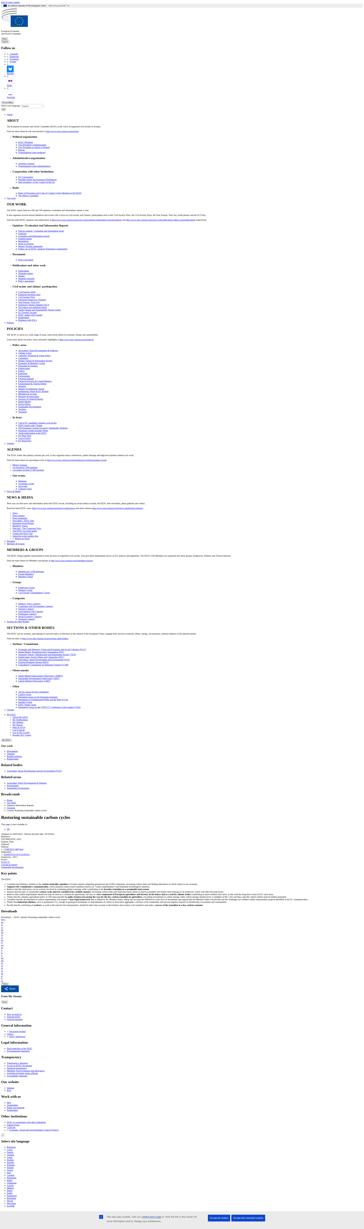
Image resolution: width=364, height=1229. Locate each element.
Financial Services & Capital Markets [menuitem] (35, 381)
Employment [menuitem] (24, 368)
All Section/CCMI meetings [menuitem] (25, 467)
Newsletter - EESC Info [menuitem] (23, 521)
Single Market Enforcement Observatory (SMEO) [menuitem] (40, 676)
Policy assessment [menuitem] (26, 281)
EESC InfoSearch (17, 1036)
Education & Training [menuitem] (28, 366)
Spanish (10, 1162)
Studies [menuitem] (21, 276)
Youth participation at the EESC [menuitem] (32, 433)
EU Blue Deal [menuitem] (24, 436)
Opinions (11, 808)
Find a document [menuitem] (25, 260)
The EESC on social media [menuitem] (25, 531)
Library (10, 1034)
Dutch (9, 1190)
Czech (10, 1150)
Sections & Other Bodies (18, 621)
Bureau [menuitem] (21, 150)
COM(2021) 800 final (13, 849)
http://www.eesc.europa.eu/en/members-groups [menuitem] (72, 560)
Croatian (11, 1175)
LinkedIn (14, 54)
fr (2, 943)
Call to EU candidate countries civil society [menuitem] (37, 423)
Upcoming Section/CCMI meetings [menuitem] (28, 470)
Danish (10, 1152)
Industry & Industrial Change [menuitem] (31, 389)
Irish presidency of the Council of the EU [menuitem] (36, 182)
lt (1, 955)
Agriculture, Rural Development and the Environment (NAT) (34, 771)
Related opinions (14, 756)
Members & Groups (16, 544)
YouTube (11, 97)
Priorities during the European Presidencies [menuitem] (37, 179)
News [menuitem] (15, 513)
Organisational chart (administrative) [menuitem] (34, 166)
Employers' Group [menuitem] (26, 587)
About (10, 114)
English (10, 1160)
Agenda (10, 443)
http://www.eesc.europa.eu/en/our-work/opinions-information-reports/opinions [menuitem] (87, 220)
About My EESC (20, 717)
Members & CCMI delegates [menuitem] (31, 571)
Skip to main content (10, 2)
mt (2, 960)
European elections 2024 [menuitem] (29, 294)
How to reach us (14, 1014)
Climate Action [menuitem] (25, 353)
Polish (9, 1193)
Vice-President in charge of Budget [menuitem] (34, 147)
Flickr (9, 85)
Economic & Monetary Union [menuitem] (31, 363)
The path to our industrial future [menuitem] (32, 307)
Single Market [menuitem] (24, 401)
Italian (9, 1180)
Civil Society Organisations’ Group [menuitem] (34, 593)
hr (2, 948)
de (2, 932)
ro (2, 971)
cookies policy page (151, 1217)
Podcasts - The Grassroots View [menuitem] (27, 528)
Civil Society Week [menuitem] (27, 292)
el (2, 937)
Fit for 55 (5, 862)
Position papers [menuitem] (25, 238)
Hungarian (11, 1178)
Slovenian (11, 1203)
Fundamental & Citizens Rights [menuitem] (32, 384)
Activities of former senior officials (22, 1073)
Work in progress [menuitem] (26, 244)
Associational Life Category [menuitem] (30, 611)
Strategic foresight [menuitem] (26, 278)
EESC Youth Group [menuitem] (27, 705)
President (11, 541)
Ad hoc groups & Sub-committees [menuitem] (33, 692)
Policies (10, 323)
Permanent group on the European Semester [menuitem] (38, 697)
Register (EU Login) (22, 735)
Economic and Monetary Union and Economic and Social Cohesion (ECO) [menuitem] (52, 649)
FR (8, 829)
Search (5, 42)
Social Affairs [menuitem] (24, 404)
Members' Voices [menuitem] (20, 526)
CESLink (11, 1127)
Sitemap (10, 1088)
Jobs (9, 1102)
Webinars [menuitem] (22, 481)
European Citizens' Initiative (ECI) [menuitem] (33, 305)
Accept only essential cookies (248, 1218)
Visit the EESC (13, 1017)
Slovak (10, 1201)
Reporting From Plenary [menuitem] (23, 523)
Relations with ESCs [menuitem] (27, 320)
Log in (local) (19, 730)
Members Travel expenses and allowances (26, 1071)
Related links (12, 759)
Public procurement (15, 1107)
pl (2, 966)
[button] (10, 988)
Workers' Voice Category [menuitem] (29, 604)
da (2, 930)
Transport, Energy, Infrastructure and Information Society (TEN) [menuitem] (47, 654)
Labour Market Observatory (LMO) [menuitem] (34, 681)
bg (2, 922)
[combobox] (32, 106)
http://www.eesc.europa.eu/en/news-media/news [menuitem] (53, 508)
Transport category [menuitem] (26, 619)
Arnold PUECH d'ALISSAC (17, 854)
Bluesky (10, 73)
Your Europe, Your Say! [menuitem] (29, 302)
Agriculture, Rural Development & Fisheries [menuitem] (38, 350)
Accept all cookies (219, 1218)
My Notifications (20, 720)
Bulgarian (11, 1147)
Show (4, 1002)
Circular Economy (9, 864)
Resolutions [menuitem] (23, 241)
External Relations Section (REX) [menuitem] (33, 662)
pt (2, 968)
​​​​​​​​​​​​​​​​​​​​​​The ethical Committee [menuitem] (28, 195)
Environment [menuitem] (24, 376)
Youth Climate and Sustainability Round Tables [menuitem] (39, 310)
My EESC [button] (11, 714)
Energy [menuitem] (21, 371)
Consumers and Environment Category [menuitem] (35, 606)
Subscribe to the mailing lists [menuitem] (25, 536)
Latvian (10, 1185)
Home (9, 800)
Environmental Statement (18, 1051)
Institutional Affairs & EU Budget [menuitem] (33, 391)
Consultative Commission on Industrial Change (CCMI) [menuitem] (43, 665)
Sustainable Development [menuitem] (29, 407)
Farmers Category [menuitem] (26, 609)
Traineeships (12, 1105)
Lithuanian (11, 1183)
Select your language (10, 105)
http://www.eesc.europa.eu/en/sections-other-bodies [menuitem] (45, 638)
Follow (5, 984)
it (1, 950)
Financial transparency (17, 1068)
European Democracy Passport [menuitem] (32, 300)
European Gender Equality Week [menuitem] (33, 430)
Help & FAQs (19, 727)
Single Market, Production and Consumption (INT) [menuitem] (41, 652)
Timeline (11, 754)
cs (2, 927)
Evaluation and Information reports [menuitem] (33, 236)
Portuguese (12, 1196)
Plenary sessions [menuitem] (20, 465)
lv (2, 953)
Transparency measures (17, 1063)
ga (2, 945)
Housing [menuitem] (22, 386)
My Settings (18, 722)
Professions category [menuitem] (27, 614)
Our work (11, 198)
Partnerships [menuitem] (23, 317)
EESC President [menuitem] (25, 142)
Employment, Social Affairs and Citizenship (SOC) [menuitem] (41, 657)
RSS (9, 1090)
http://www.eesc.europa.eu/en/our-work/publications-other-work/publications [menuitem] (160, 220)
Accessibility (7, 102)
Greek (9, 1157)
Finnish (10, 1167)
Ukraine (10, 710)
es (2, 925)
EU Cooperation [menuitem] (25, 177)
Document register (17, 1031)
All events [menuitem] (22, 486)
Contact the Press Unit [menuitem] (23, 533)
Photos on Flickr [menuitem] (22, 538)
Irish (9, 1173)
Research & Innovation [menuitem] (28, 396)
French (10, 1170)
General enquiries (15, 1019)
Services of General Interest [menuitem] (30, 399)
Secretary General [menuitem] (26, 163)
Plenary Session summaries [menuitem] (30, 246)
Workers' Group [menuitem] (25, 590)
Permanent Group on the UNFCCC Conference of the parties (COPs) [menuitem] (49, 707)
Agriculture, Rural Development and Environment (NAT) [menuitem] (44, 660)
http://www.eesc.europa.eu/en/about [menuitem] (62, 131)
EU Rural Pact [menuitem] (24, 441)
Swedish (11, 1206)
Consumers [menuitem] (23, 358)
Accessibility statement (17, 1076)
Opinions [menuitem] (22, 233)
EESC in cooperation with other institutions (26, 1122)
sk (2, 973)
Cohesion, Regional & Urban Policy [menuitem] (34, 355)
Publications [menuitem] (23, 271)
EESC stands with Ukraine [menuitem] (30, 315)
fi (1, 978)
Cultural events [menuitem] (25, 489)
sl (2, 976)
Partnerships (12, 1110)
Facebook (14, 59)
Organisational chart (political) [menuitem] (31, 152)
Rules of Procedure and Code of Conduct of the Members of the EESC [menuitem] (50, 193)
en (2, 940)
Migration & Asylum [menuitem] (27, 394)
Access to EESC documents (19, 1065)
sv (2, 981)
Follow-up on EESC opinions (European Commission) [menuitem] (42, 249)
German (10, 1155)
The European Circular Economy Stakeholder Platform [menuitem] (43, 428)
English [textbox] (25, 106)
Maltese (10, 1188)
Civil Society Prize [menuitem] (26, 297)
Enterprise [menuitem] (22, 373)
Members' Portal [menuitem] (25, 576)
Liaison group (13, 1125)
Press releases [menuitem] (19, 515)
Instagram (14, 56)
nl (2, 963)
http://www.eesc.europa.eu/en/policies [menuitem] (77, 339)
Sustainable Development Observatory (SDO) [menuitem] (38, 678)
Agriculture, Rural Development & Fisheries (27, 783)
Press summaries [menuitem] (20, 518)
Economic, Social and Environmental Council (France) (34, 1130)
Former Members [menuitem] (26, 574)
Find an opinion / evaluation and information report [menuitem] (41, 231)
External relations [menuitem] (26, 378)
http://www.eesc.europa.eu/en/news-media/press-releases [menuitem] (117, 508)
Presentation (12, 751)
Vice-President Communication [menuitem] (32, 145)
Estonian (11, 1165)
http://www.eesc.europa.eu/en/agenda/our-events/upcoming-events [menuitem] (76, 460)
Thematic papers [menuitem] (25, 273)
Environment (12, 785)
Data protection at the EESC (19, 1048)
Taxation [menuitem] (22, 409)
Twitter (13, 61)
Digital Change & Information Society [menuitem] (35, 361)
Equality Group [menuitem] (25, 702)
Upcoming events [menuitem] (26, 483)
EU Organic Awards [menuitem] (27, 312)
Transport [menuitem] (22, 412)
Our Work (11, 803)
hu (2, 958)
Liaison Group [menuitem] (24, 694)
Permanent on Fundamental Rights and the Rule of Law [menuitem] (43, 699)
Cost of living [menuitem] (24, 438)
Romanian (11, 1198)
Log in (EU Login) (21, 732)
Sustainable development (18, 788)
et (2, 935)
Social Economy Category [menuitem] (30, 616)
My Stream (17, 725)
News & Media (14, 491)
